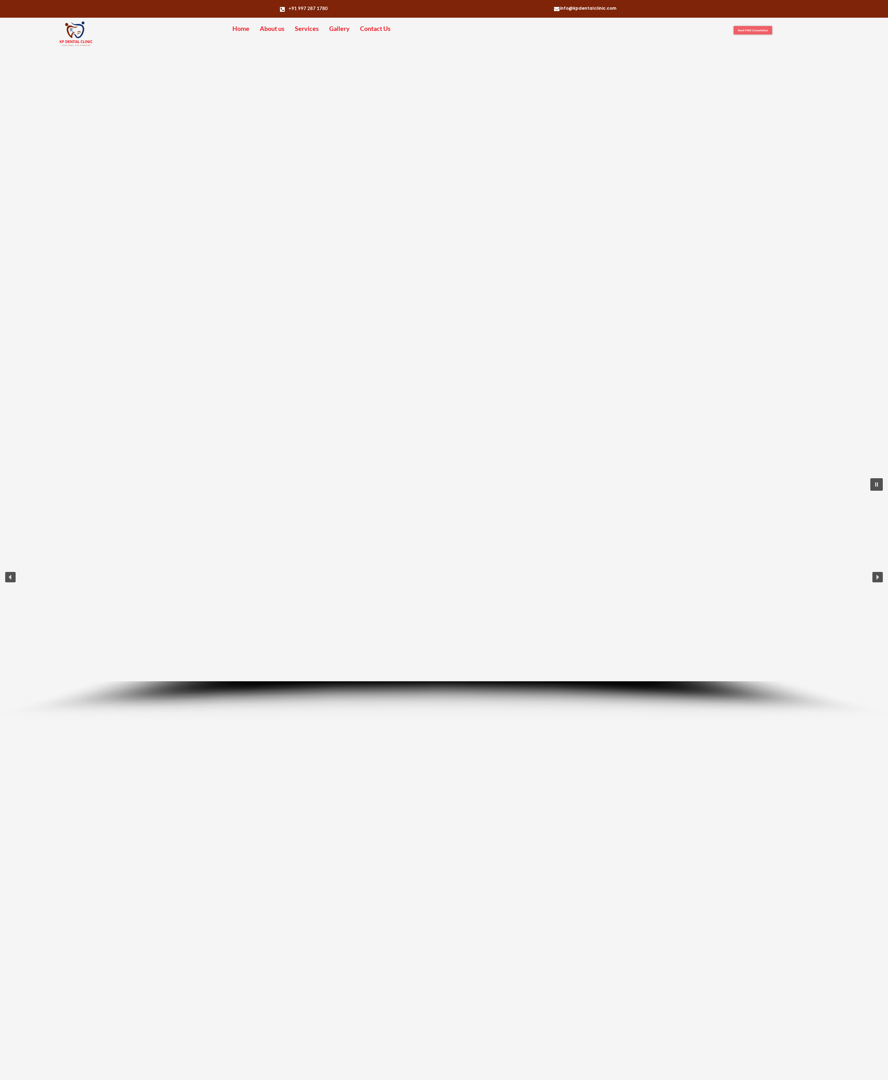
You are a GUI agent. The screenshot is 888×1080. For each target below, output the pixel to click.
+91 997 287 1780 (308, 8)
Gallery (339, 28)
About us (272, 28)
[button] (876, 484)
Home (240, 28)
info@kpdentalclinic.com (588, 8)
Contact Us (375, 28)
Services (307, 28)
